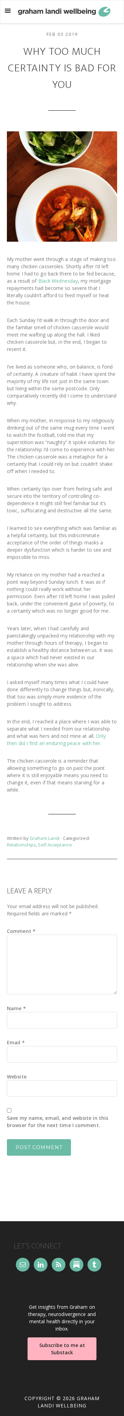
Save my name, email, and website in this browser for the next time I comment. (57, 1121)
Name (16, 1008)
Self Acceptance (55, 845)
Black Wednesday (58, 281)
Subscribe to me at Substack (62, 1349)
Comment (21, 931)
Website (17, 1076)
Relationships (21, 845)
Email (16, 1042)
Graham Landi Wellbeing (64, 12)
